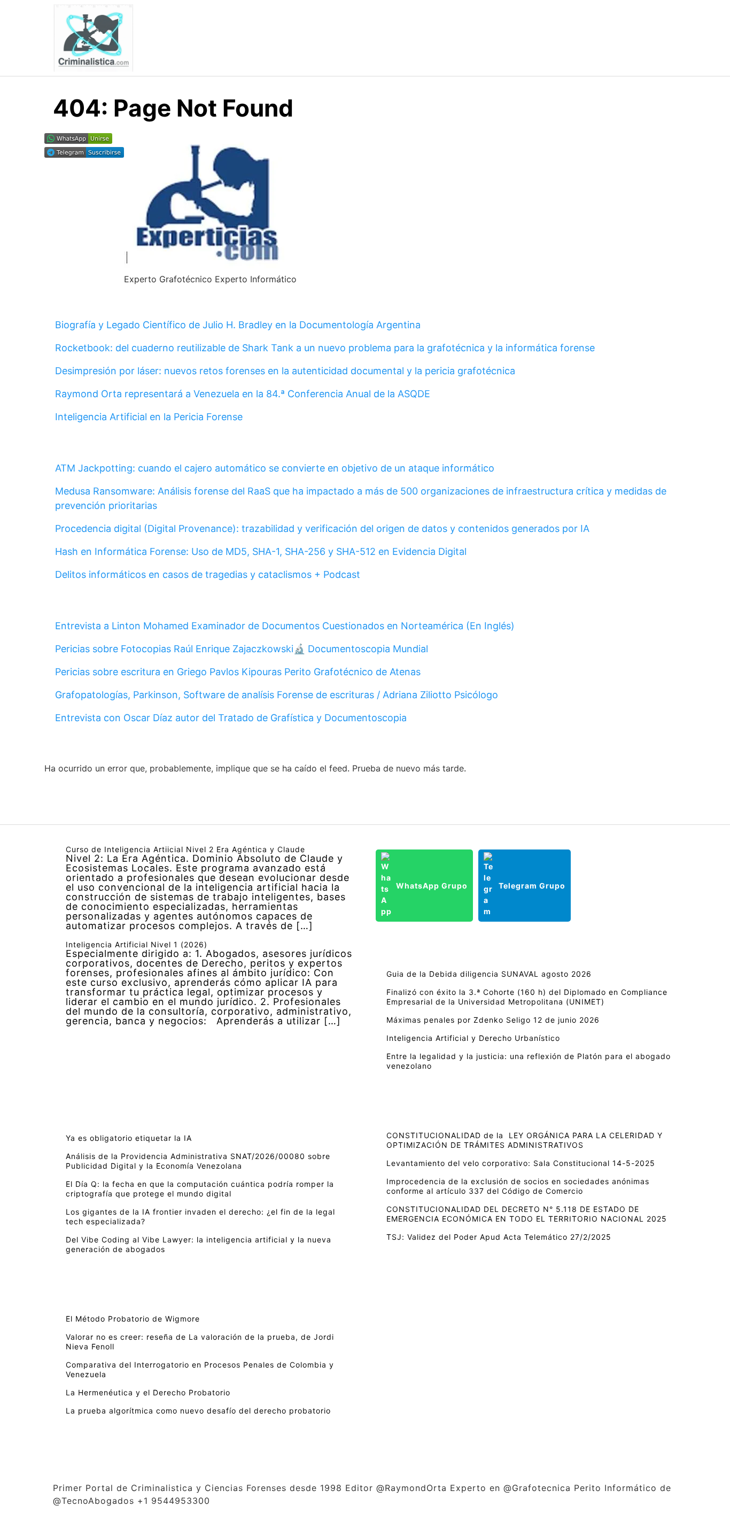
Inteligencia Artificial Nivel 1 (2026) (136, 944)
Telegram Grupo (532, 885)
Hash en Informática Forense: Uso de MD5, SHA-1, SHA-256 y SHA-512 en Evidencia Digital (261, 551)
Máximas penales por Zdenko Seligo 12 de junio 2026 (493, 1019)
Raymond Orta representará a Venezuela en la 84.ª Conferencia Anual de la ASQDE (242, 393)
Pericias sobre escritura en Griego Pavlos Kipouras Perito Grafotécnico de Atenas (238, 671)
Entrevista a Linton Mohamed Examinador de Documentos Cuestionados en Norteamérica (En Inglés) (285, 625)
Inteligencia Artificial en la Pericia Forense (149, 416)
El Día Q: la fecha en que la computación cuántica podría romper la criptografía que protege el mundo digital (200, 1188)
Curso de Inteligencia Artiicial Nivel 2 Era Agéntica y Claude (185, 849)
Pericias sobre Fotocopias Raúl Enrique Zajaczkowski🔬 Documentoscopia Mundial (241, 648)
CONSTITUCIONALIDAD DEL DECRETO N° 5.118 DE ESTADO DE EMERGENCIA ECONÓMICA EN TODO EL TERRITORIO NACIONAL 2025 (526, 1213)
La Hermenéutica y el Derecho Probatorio (148, 1392)
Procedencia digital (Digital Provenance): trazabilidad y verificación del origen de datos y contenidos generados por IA (322, 528)
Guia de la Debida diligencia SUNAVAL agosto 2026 (489, 973)
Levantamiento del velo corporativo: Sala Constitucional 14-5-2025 (520, 1163)
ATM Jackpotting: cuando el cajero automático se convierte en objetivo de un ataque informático (274, 468)
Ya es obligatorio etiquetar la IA (129, 1137)
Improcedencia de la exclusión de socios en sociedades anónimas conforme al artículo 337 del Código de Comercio (517, 1186)
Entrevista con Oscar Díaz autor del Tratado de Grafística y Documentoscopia (231, 717)
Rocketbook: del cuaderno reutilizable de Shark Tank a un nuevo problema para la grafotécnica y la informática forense (325, 347)
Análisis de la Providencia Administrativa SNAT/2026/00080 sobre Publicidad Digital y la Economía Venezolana (198, 1161)
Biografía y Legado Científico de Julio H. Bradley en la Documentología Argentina (238, 324)
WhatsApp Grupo (432, 885)
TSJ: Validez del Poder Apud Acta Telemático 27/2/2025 (498, 1236)
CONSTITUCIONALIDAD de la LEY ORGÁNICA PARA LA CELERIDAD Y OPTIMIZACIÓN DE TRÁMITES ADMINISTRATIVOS (524, 1140)
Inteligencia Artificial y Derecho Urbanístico (473, 1037)
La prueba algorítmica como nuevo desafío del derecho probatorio (198, 1410)
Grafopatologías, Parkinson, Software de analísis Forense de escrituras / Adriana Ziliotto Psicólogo (276, 694)
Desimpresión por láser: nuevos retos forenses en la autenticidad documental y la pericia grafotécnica (285, 370)
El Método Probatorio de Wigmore (133, 1318)
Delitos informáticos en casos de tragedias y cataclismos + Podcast (207, 574)
